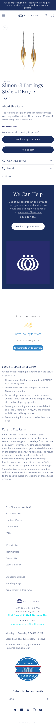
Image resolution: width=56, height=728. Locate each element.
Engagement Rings (15, 576)
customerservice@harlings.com (28, 624)
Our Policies (12, 526)
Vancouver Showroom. (30, 212)
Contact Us (11, 558)
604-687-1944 (28, 620)
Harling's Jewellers (31, 723)
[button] (3, 15)
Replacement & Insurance (19, 590)
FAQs (8, 533)
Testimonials (12, 551)
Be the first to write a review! (28, 347)
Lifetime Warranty (15, 520)
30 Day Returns (14, 513)
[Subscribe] (47, 699)
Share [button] (8, 176)
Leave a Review (13, 564)
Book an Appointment (28, 139)
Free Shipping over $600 (18, 507)
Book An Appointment (28, 226)
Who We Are (12, 545)
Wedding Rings (13, 583)
